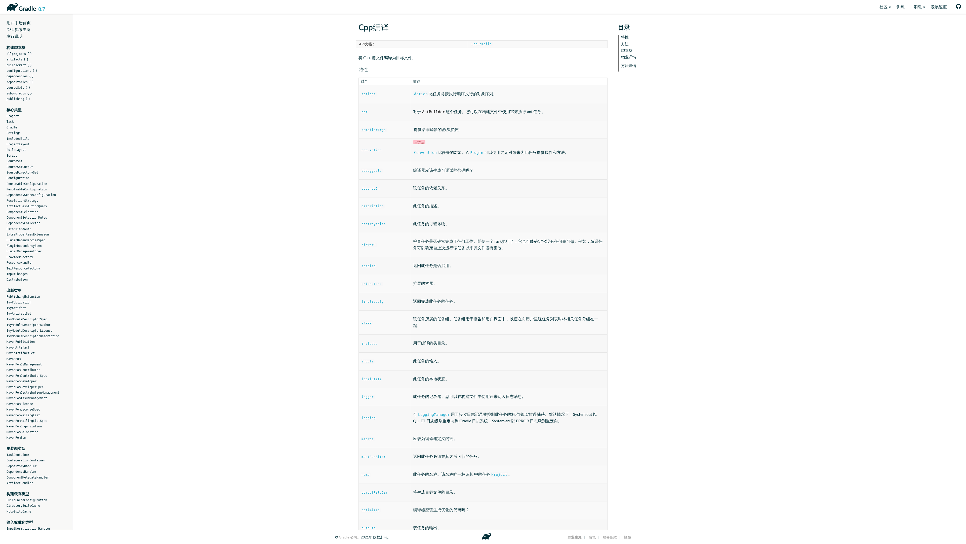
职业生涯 (575, 537)
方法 (625, 44)
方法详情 (628, 65)
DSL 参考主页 (18, 29)
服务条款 (610, 537)
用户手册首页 (19, 22)
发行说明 (15, 36)
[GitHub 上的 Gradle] (956, 7)
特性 (625, 37)
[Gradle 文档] (20, 6)
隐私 (592, 537)
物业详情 (628, 57)
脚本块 (626, 50)
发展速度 (939, 6)
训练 (901, 6)
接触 (627, 537)
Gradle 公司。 (350, 537)
